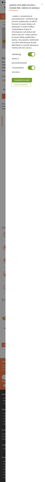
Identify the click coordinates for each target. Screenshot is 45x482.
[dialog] (25, 241)
